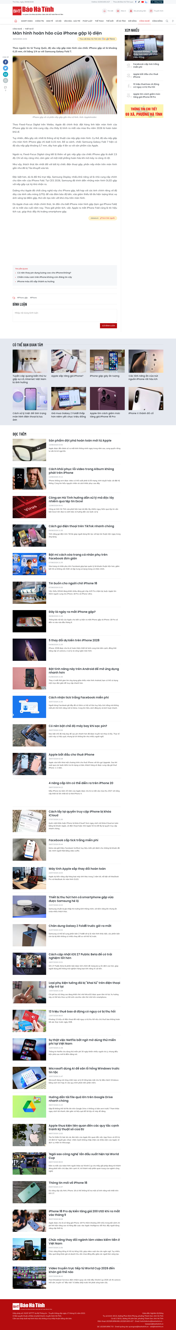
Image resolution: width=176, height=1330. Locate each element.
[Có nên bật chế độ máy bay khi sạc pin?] (29, 735)
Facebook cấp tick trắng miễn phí (146, 65)
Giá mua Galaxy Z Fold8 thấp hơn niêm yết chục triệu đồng (145, 54)
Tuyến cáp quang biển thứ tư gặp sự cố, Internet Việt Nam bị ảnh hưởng (29, 379)
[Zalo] (146, 2)
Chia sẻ (6, 57)
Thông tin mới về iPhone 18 (68, 1183)
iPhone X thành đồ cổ (141, 413)
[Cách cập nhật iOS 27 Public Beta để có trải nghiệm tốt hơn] (29, 964)
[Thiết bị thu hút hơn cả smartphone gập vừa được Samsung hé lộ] (29, 907)
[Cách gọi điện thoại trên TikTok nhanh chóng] (29, 535)
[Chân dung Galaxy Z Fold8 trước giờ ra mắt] (29, 935)
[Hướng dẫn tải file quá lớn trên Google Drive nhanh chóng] (29, 1106)
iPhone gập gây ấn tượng (104, 375)
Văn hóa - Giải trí (72, 21)
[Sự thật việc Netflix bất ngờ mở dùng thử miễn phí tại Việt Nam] (29, 1049)
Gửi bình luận (108, 326)
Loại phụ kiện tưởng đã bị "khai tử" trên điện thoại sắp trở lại (84, 984)
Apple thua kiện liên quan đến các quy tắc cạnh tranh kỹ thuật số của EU (84, 1127)
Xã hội (58, 21)
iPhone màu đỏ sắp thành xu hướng (35, 281)
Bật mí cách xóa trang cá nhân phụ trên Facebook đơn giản (78, 556)
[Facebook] (136, 2)
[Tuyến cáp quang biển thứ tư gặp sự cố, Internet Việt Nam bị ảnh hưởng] (30, 361)
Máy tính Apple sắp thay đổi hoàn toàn (77, 869)
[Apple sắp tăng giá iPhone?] (68, 361)
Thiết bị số (29, 29)
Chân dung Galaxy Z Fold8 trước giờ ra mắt (80, 926)
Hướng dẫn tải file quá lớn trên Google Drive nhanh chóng (81, 1099)
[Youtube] (142, 2)
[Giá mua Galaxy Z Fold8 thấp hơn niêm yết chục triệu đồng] (68, 398)
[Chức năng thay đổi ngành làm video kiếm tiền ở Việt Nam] (29, 1249)
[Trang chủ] (16, 21)
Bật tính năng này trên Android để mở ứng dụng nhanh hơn (84, 671)
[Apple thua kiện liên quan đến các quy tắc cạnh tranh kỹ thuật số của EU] (29, 1135)
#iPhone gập (22, 297)
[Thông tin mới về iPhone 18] (29, 1192)
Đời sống (132, 21)
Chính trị (39, 21)
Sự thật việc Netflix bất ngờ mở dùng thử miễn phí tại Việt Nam (82, 1042)
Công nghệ (144, 21)
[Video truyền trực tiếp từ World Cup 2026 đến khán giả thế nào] (29, 1278)
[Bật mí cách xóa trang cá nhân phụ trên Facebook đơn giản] (29, 564)
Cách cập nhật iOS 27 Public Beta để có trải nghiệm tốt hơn (80, 956)
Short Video (27, 21)
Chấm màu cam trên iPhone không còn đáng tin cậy (44, 277)
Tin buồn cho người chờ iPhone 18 (73, 583)
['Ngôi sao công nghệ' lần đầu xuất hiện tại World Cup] (29, 1163)
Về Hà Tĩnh (121, 21)
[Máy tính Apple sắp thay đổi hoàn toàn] (29, 878)
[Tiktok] (139, 2)
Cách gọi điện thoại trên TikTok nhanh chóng (81, 526)
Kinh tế (49, 21)
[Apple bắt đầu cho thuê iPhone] (29, 764)
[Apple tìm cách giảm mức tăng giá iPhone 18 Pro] (107, 398)
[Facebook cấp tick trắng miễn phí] (29, 850)
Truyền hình (158, 11)
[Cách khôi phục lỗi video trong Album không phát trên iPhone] (29, 478)
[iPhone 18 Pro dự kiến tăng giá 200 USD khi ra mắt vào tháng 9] (29, 1221)
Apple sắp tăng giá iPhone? (67, 375)
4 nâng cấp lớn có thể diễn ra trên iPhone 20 (81, 783)
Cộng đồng (157, 21)
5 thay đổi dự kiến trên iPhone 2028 (74, 640)
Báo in (123, 11)
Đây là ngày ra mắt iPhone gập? (72, 612)
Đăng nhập (158, 2)
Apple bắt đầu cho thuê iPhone (145, 75)
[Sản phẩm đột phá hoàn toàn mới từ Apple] (29, 450)
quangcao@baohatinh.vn (139, 1327)
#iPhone (33, 297)
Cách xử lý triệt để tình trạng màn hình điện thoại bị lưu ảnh (29, 416)
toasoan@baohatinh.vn (154, 1324)
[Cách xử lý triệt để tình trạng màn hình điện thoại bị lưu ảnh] (30, 398)
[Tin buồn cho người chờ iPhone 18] (29, 593)
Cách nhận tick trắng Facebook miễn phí (79, 697)
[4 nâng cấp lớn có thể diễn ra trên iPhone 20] (29, 792)
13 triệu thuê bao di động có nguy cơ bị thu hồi (146, 85)
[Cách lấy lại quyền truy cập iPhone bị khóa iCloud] (29, 821)
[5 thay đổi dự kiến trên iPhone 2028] (29, 650)
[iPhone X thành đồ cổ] (146, 398)
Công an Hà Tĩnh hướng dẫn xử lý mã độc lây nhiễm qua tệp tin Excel (81, 499)
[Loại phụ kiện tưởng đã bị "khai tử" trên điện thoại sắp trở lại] (29, 992)
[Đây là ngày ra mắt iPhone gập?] (29, 621)
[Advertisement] (65, 241)
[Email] (5, 74)
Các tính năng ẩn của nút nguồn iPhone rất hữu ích (143, 377)
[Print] (5, 80)
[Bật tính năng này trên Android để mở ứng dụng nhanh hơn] (29, 678)
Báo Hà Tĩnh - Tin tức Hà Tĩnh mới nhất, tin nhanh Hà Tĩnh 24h (39, 10)
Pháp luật (87, 21)
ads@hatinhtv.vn (156, 1327)
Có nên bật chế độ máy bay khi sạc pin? (78, 726)
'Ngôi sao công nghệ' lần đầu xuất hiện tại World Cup (84, 1156)
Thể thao (99, 21)
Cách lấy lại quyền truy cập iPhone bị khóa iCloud (80, 813)
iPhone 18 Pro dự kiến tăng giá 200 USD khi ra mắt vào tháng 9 (84, 1213)
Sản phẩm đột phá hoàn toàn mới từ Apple (80, 441)
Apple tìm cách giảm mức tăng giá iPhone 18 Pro (146, 95)
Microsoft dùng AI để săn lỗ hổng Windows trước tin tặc (84, 1070)
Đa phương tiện (140, 11)
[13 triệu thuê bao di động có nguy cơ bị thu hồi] (29, 1021)
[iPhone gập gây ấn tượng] (107, 361)
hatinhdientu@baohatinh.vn (151, 1321)
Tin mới (110, 11)
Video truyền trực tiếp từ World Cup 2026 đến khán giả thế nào (82, 1270)
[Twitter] (5, 68)
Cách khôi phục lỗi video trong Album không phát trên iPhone (81, 471)
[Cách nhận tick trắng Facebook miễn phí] (29, 707)
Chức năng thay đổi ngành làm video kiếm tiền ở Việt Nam (84, 1241)
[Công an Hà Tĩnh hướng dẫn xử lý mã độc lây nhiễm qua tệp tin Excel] (29, 507)
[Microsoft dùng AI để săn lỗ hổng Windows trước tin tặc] (29, 1078)
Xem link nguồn (108, 218)
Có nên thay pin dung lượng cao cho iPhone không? (44, 272)
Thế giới (110, 21)
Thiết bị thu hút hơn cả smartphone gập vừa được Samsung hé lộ (81, 899)
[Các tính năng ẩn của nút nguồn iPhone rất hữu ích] (146, 361)
